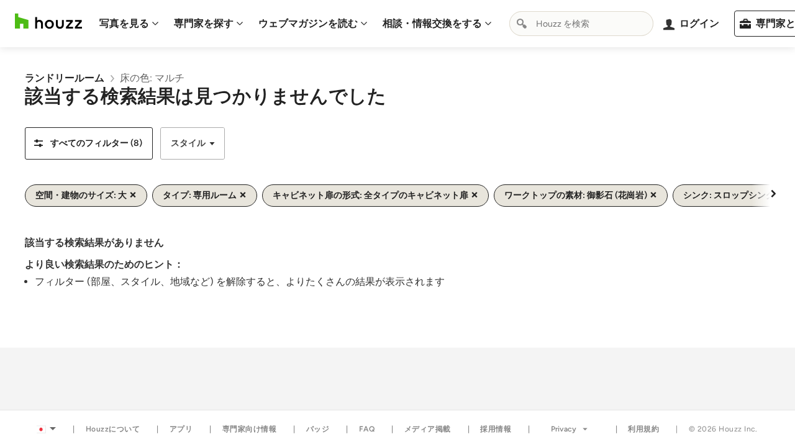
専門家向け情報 (249, 429)
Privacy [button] (563, 429)
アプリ (181, 429)
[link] (64, 78)
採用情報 (495, 429)
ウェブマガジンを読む (308, 23)
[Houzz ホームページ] (48, 21)
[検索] (521, 23)
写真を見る (124, 23)
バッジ (318, 429)
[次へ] (773, 193)
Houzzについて (113, 429)
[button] (89, 143)
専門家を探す (204, 23)
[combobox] (581, 23)
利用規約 (643, 429)
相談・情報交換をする (432, 23)
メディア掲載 (427, 429)
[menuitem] (129, 24)
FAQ (367, 429)
